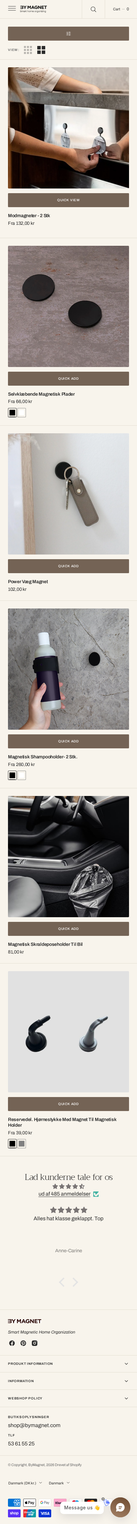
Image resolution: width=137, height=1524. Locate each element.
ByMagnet (36, 1465)
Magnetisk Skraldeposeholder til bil (45, 944)
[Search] (93, 9)
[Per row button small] (41, 50)
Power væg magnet (28, 581)
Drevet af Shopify (68, 1465)
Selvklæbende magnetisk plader (41, 394)
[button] (11, 9)
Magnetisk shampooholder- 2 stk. (42, 756)
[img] (68, 1186)
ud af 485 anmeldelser (64, 1194)
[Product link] (68, 128)
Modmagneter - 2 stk (29, 215)
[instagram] (35, 1343)
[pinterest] (23, 1343)
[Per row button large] (28, 50)
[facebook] (12, 1343)
